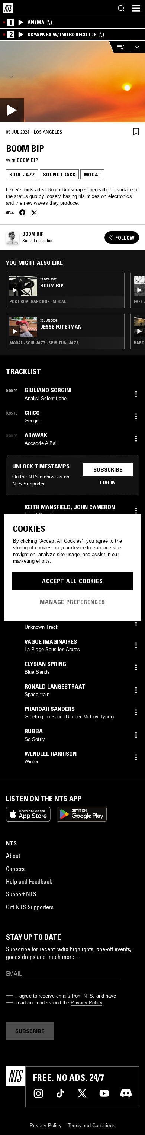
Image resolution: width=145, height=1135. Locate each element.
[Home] (8, 8)
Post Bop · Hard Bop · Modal (37, 301)
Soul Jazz (22, 174)
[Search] (121, 8)
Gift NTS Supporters (30, 907)
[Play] (72, 81)
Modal (92, 174)
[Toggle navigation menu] (136, 8)
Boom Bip (27, 160)
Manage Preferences (72, 601)
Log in (108, 482)
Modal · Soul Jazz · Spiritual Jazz (44, 342)
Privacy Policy (86, 1002)
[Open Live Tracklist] (119, 47)
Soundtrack (59, 174)
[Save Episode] (136, 131)
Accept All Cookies (72, 581)
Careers (15, 868)
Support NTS (21, 894)
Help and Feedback (29, 881)
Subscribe (107, 469)
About (13, 855)
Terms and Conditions (91, 1125)
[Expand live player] (137, 47)
